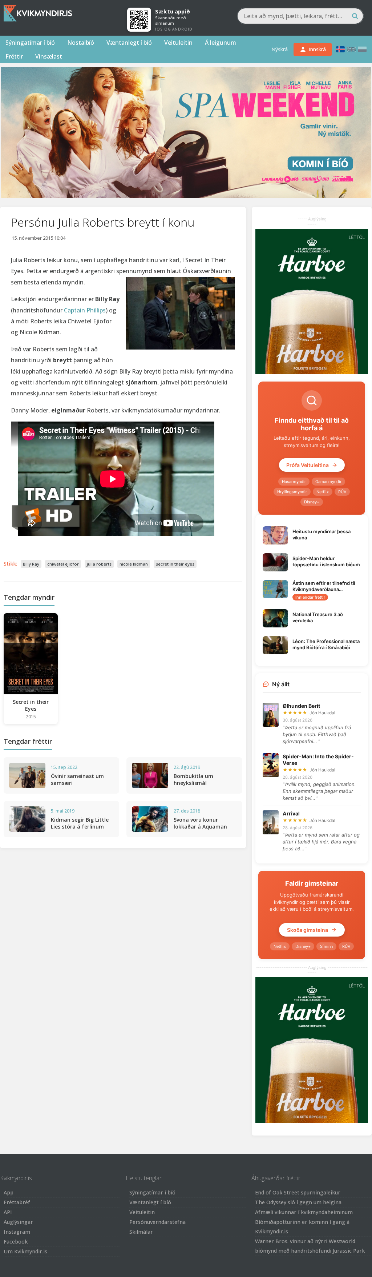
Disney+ (311, 501)
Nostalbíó (80, 43)
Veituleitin (178, 43)
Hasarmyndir (294, 481)
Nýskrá (279, 49)
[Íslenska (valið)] (340, 49)
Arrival (291, 813)
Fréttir (14, 56)
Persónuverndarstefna (157, 1221)
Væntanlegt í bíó (129, 43)
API (8, 1212)
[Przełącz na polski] (362, 49)
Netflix (322, 491)
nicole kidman (134, 564)
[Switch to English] (351, 49)
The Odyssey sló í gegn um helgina (298, 1202)
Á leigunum (220, 43)
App (8, 1192)
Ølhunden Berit (301, 706)
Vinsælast (48, 56)
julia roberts (99, 564)
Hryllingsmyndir (292, 491)
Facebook (16, 1241)
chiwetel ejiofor (63, 564)
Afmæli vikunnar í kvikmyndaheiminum (304, 1212)
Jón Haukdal (322, 712)
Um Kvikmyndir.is (25, 1251)
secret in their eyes (175, 564)
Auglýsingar (18, 1221)
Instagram (17, 1231)
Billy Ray (31, 564)
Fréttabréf (17, 1202)
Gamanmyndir (328, 481)
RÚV (342, 491)
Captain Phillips (85, 310)
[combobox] (300, 16)
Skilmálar (141, 1231)
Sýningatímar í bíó (30, 43)
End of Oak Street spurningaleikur (297, 1192)
